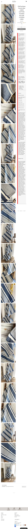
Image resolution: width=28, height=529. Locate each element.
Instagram (3, 520)
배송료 (24, 22)
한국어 (16, 521)
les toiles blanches (19, 522)
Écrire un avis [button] (24, 486)
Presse (2, 517)
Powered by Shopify (17, 523)
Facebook (3, 519)
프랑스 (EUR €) (17, 519)
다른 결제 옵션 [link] (21, 30)
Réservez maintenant (23, 528)
